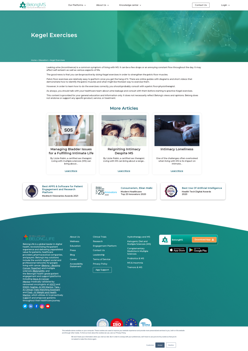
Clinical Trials (99, 237)
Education (43, 60)
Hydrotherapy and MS (138, 237)
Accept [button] (160, 345)
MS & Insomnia (135, 263)
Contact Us (99, 250)
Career (73, 259)
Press (73, 250)
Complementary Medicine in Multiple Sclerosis (137, 251)
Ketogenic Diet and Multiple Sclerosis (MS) (139, 242)
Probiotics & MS (135, 258)
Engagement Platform (105, 246)
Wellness (74, 241)
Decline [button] (171, 345)
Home (34, 60)
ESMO (26, 287)
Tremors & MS (134, 267)
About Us (101, 5)
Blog (72, 255)
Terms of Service (101, 259)
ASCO (52, 284)
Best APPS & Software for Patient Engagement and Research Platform (62, 189)
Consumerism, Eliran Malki (136, 188)
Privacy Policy (100, 264)
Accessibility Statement (76, 265)
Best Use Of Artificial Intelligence (202, 188)
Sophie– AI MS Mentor (41, 287)
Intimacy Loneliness (177, 149)
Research (98, 241)
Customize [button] (150, 345)
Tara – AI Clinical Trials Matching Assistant (41, 288)
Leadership (99, 255)
